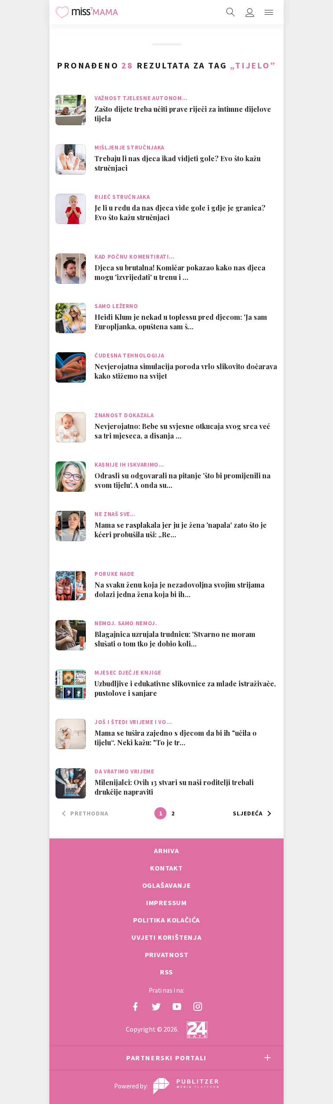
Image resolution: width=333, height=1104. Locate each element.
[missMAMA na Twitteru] (156, 1006)
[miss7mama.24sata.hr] (87, 12)
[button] (269, 12)
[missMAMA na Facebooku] (135, 1006)
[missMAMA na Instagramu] (197, 1006)
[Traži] (230, 12)
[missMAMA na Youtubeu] (177, 1006)
